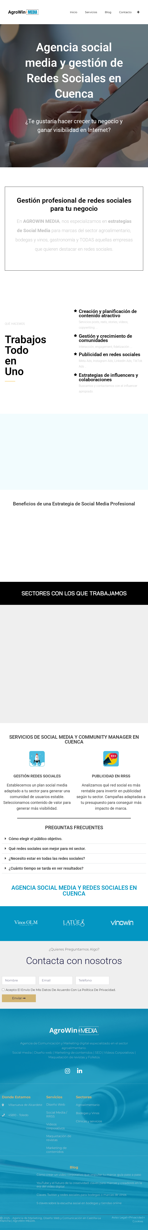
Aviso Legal (119, 1217)
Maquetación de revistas (58, 1138)
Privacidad (136, 1217)
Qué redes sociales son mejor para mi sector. (47, 848)
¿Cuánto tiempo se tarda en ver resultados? (46, 868)
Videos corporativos (55, 1126)
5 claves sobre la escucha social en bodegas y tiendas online (79, 1203)
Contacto (125, 12)
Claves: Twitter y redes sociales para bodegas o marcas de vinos (81, 1195)
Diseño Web (55, 1104)
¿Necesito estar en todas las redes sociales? (47, 858)
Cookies (138, 1221)
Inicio (73, 12)
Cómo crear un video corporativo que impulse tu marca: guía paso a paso (89, 1174)
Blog (108, 12)
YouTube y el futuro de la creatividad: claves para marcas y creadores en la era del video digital (89, 1184)
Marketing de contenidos (56, 1150)
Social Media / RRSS (56, 1114)
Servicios (91, 12)
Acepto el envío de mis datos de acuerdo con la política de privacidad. (61, 990)
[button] (74, 839)
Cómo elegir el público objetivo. (35, 838)
